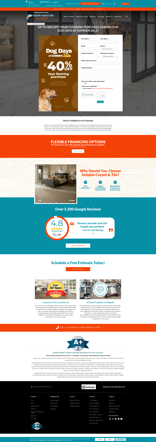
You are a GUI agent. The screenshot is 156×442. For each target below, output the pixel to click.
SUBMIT (100, 102)
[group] (57, 228)
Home (29, 24)
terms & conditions (97, 88)
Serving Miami (50, 355)
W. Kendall (107, 355)
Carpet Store (36, 358)
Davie (68, 355)
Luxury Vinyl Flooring (47, 358)
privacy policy (108, 88)
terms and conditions (55, 440)
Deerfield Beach (94, 355)
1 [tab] (37, 200)
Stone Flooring (118, 358)
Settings (121, 439)
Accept (99, 439)
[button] (78, 151)
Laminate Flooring (70, 360)
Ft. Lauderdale (74, 355)
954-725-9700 (58, 6)
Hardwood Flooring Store (88, 358)
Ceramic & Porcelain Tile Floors (104, 358)
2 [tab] (39, 200)
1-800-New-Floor (119, 387)
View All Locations (34, 5)
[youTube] (121, 419)
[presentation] (93, 95)
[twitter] (113, 419)
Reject (110, 439)
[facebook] (110, 419)
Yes (85, 83)
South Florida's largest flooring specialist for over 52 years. (78, 353)
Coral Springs (84, 355)
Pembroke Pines (60, 355)
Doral (101, 355)
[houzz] (116, 419)
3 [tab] (40, 200)
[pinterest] (118, 419)
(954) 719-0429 (56, 2)
